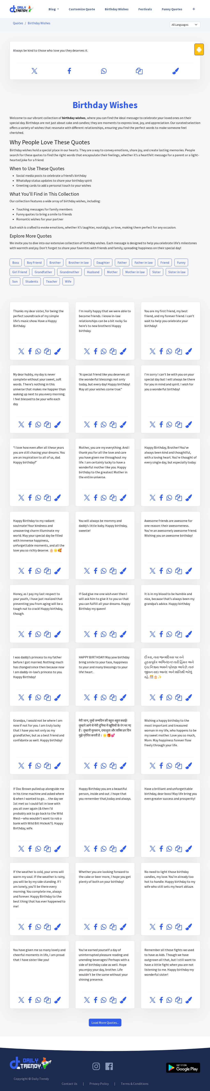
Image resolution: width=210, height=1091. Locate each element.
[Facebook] (69, 71)
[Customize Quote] (175, 71)
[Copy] (139, 71)
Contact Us (69, 1084)
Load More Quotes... (105, 1023)
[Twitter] (34, 71)
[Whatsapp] (103, 71)
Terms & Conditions (134, 1084)
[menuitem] (54, 9)
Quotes (18, 23)
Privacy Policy (99, 1084)
